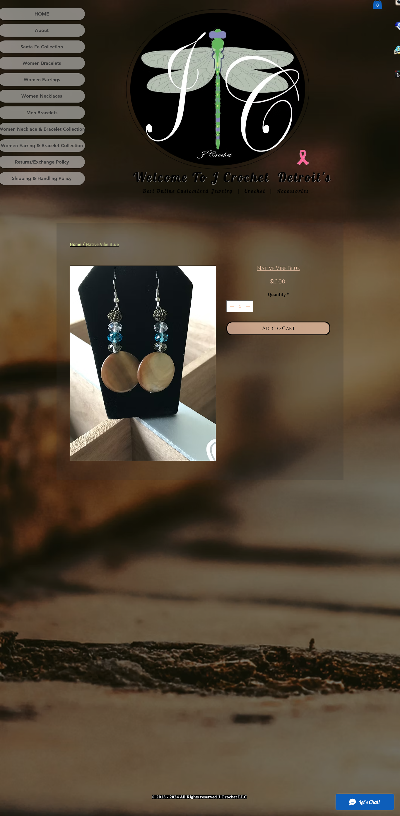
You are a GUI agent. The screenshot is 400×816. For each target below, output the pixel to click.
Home (75, 244)
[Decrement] (231, 306)
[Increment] (248, 306)
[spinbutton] (239, 306)
